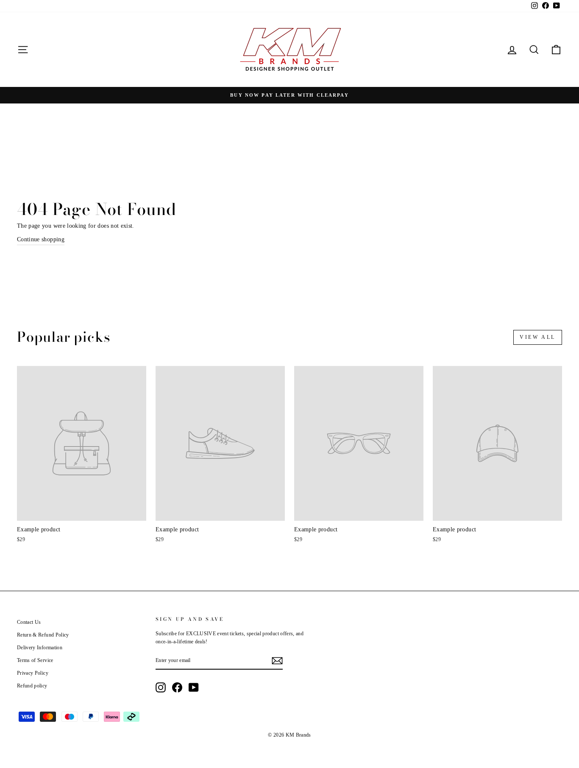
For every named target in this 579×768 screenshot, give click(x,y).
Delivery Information (39, 648)
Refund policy (32, 686)
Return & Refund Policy (43, 635)
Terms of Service (35, 660)
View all (538, 337)
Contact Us (29, 622)
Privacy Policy (32, 673)
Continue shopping (40, 239)
